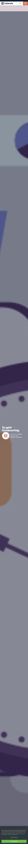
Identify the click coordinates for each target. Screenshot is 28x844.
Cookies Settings (14, 837)
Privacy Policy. (22, 834)
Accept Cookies (14, 841)
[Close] (26, 828)
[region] (14, 835)
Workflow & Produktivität (15, 437)
